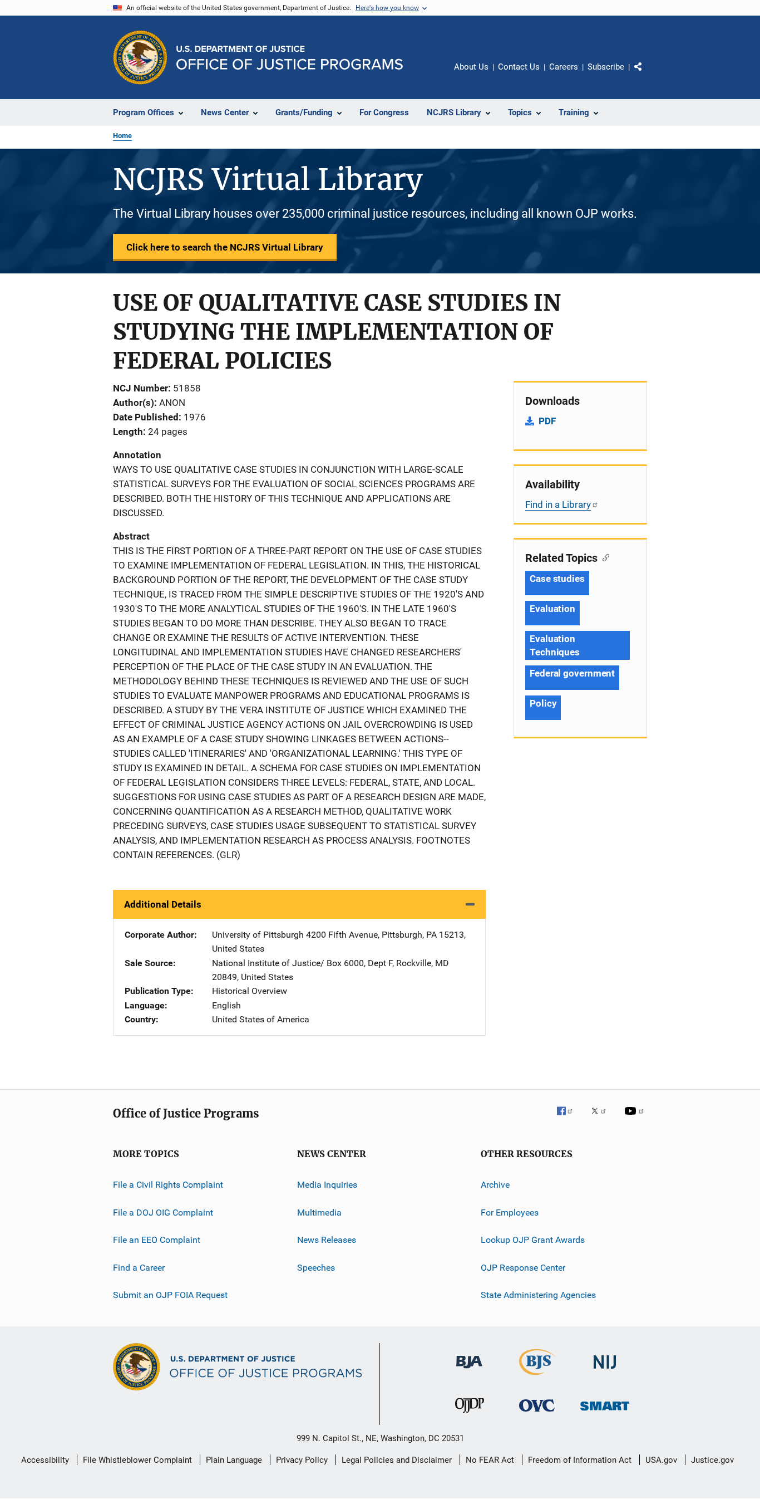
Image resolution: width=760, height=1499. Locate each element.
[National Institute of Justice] (605, 1370)
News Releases (326, 1240)
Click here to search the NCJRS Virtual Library (224, 247)
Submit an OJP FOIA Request (170, 1295)
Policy (543, 703)
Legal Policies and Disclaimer (397, 1460)
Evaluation (552, 608)
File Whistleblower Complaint (137, 1460)
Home (122, 135)
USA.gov (661, 1460)
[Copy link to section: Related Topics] (603, 556)
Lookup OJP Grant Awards (533, 1240)
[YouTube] (636, 1118)
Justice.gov (712, 1460)
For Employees (510, 1212)
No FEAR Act (490, 1460)
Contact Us (519, 67)
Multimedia (319, 1212)
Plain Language (234, 1460)
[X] (602, 1118)
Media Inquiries (327, 1184)
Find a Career (139, 1267)
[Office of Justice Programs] (140, 57)
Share (647, 74)
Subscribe (606, 67)
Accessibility (45, 1460)
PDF (547, 421)
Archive (495, 1184)
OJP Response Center (523, 1267)
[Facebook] (569, 1118)
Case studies (557, 578)
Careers (563, 67)
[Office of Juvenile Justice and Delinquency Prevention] (469, 1414)
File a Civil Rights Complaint (168, 1184)
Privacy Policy (302, 1460)
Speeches (316, 1267)
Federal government (572, 673)
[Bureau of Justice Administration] (469, 1370)
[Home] (289, 58)
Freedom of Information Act (579, 1460)
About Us (471, 67)
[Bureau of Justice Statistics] (537, 1377)
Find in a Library (558, 504)
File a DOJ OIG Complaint (163, 1212)
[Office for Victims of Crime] (537, 1413)
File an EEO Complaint (156, 1240)
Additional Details (162, 904)
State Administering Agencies (538, 1295)
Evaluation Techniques (555, 645)
